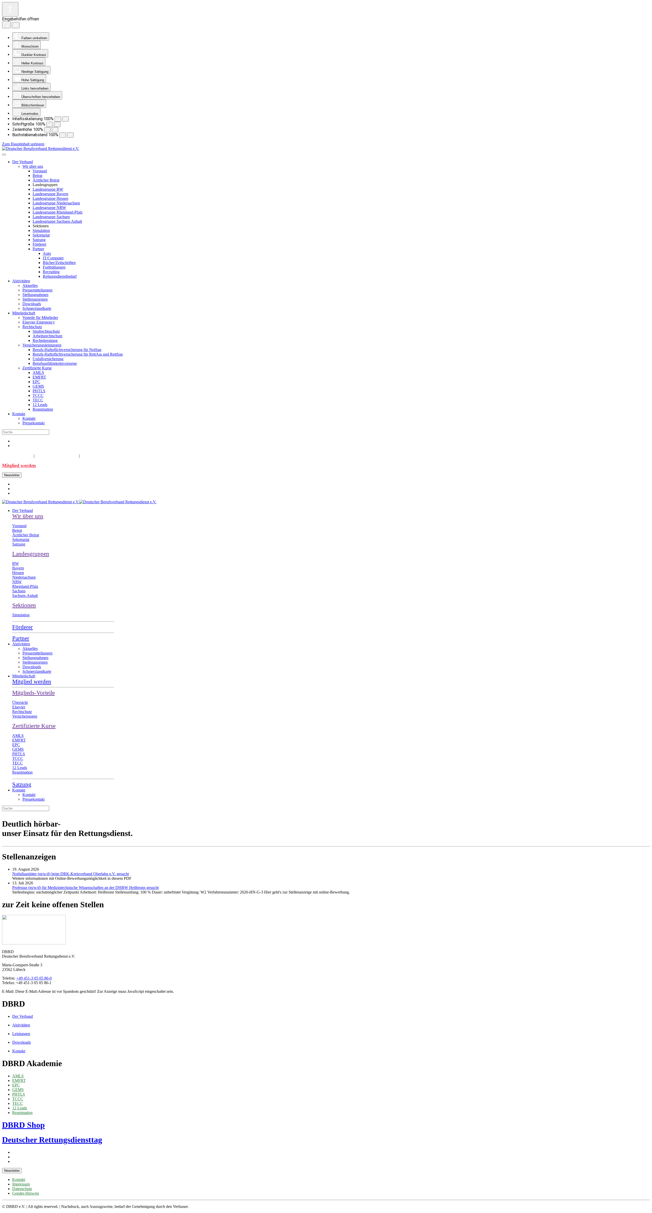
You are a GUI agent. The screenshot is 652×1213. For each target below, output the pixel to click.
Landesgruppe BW (48, 189)
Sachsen (18, 591)
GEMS (38, 386)
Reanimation (43, 409)
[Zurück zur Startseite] (40, 148)
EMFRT (39, 377)
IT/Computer (53, 258)
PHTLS (39, 391)
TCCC (38, 395)
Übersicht (20, 702)
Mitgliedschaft (23, 313)
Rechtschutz (32, 327)
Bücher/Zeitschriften (59, 262)
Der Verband (22, 162)
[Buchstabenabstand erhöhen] (70, 135)
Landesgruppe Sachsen (51, 217)
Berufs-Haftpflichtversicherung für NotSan (67, 349)
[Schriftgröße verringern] (49, 124)
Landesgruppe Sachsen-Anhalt (57, 221)
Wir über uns (32, 166)
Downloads (31, 304)
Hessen (18, 572)
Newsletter (12, 475)
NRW (17, 582)
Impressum (21, 1184)
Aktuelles (30, 285)
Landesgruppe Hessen (50, 198)
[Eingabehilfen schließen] (16, 25)
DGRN (89, 455)
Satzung (39, 240)
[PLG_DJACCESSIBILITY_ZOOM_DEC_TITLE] (58, 119)
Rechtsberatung (45, 340)
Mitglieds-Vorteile (33, 693)
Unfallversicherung (48, 359)
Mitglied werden (19, 465)
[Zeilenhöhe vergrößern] (55, 129)
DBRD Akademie (56, 455)
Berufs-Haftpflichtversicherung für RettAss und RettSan (78, 354)
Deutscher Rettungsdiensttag (52, 1139)
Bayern (18, 568)
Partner (38, 249)
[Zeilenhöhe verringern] (47, 129)
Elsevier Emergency (38, 322)
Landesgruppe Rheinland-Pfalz (58, 212)
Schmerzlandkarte (36, 308)
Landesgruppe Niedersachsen (56, 203)
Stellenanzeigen (35, 299)
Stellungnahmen (35, 294)
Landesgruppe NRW (49, 207)
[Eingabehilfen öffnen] (10, 9)
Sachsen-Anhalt (25, 595)
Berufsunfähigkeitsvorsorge (55, 363)
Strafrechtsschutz (46, 331)
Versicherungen (24, 716)
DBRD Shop (17, 455)
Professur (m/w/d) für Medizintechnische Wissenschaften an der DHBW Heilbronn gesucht (85, 887)
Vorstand (40, 171)
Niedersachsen (24, 577)
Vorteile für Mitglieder (40, 317)
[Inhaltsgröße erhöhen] (65, 119)
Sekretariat (41, 235)
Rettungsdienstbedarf (60, 276)
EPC (36, 382)
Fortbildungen (54, 267)
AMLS (38, 372)
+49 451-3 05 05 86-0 (34, 978)
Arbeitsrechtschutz (47, 336)
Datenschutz (22, 1189)
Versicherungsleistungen (41, 345)
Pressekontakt (33, 423)
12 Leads (40, 404)
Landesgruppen (30, 554)
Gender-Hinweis (25, 1193)
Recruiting (51, 272)
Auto (47, 253)
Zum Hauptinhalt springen (23, 144)
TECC (38, 400)
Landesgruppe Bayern (50, 194)
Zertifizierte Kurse (37, 368)
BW (15, 563)
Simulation (41, 230)
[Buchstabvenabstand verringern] (62, 135)
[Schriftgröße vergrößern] (57, 124)
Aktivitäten (21, 281)
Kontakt (18, 414)
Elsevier (18, 707)
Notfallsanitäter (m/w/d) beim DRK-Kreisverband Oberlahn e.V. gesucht (70, 874)
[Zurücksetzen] (6, 24)
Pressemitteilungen (37, 290)
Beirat (37, 175)
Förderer (39, 244)
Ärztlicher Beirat (46, 180)
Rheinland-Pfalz (25, 586)
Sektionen (24, 605)
